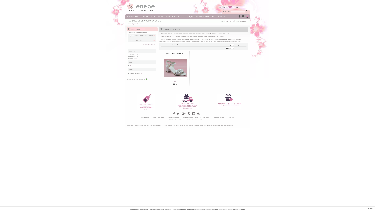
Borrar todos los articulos (149, 44)
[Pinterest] (189, 113)
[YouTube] (198, 113)
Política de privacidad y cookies (190, 117)
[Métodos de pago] (146, 94)
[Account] (239, 17)
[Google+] (183, 113)
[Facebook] (174, 113)
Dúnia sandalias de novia (175, 53)
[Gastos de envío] (187, 94)
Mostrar (227, 45)
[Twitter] (178, 113)
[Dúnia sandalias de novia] (175, 56)
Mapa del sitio (206, 117)
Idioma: (238, 21)
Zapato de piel (132, 58)
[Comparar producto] (177, 84)
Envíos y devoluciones (158, 117)
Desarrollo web (198, 119)
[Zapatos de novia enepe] (141, 3)
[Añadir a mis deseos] (174, 84)
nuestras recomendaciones (136, 79)
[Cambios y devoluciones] (229, 94)
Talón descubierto (133, 56)
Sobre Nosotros (145, 117)
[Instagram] (193, 113)
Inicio (129, 24)
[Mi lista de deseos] (243, 17)
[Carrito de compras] (247, 17)
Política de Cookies (239, 209)
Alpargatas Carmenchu (134, 73)
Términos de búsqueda (218, 117)
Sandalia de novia (133, 54)
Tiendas (188, 119)
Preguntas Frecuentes (173, 117)
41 (128, 66)
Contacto (180, 119)
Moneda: (222, 21)
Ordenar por (222, 48)
